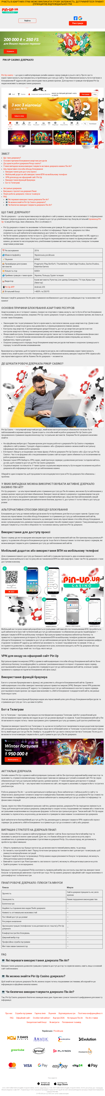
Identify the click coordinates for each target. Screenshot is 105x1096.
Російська (58, 1031)
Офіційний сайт (23, 1018)
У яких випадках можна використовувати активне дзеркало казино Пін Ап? (37, 166)
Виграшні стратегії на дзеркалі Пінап (20, 191)
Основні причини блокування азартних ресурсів (25, 161)
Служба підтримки (23, 1013)
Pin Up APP (9, 287)
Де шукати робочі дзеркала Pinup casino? (22, 163)
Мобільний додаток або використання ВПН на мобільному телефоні (36, 174)
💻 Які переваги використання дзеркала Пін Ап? (27, 199)
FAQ (5, 197)
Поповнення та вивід (71, 1022)
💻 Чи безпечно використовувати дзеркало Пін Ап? (28, 205)
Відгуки (59, 1018)
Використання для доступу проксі (21, 172)
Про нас (8, 1013)
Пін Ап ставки (92, 1018)
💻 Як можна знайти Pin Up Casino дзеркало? (25, 202)
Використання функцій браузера (20, 180)
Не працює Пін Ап (75, 1018)
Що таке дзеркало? (12, 158)
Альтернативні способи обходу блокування (23, 169)
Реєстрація (77, 23)
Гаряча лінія (40, 1013)
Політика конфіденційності (90, 1013)
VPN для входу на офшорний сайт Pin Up (23, 177)
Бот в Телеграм (12, 183)
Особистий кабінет (41, 1018)
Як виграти (54, 1022)
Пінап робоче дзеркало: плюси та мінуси (21, 194)
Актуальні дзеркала (12, 188)
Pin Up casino (7, 75)
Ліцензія (52, 1013)
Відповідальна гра (67, 1013)
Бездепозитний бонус (37, 1022)
